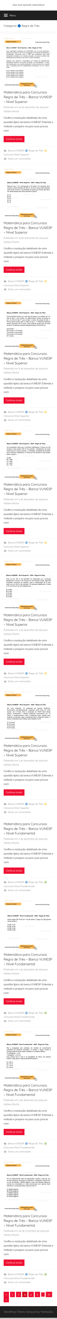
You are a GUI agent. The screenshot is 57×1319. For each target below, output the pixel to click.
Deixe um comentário (19, 158)
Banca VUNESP (16, 150)
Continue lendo (14, 139)
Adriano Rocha (11, 111)
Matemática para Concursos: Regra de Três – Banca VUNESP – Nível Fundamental (28, 829)
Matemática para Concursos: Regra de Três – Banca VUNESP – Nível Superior (28, 97)
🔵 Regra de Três (34, 150)
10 (49, 1294)
